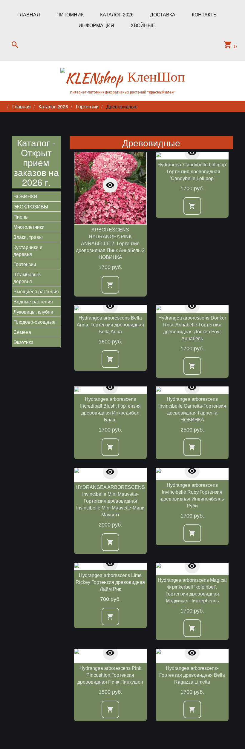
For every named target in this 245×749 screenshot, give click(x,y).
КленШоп (156, 77)
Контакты (205, 14)
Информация (96, 25)
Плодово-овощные (34, 321)
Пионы (21, 216)
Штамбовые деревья (26, 278)
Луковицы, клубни (33, 311)
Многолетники (29, 226)
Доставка (162, 14)
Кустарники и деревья (27, 250)
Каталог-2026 (117, 14)
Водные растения (33, 301)
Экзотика (23, 342)
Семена (22, 332)
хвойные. (143, 25)
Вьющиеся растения (36, 291)
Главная (28, 14)
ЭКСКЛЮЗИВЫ (30, 206)
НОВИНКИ (25, 196)
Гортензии (24, 264)
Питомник (70, 14)
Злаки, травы (28, 237)
